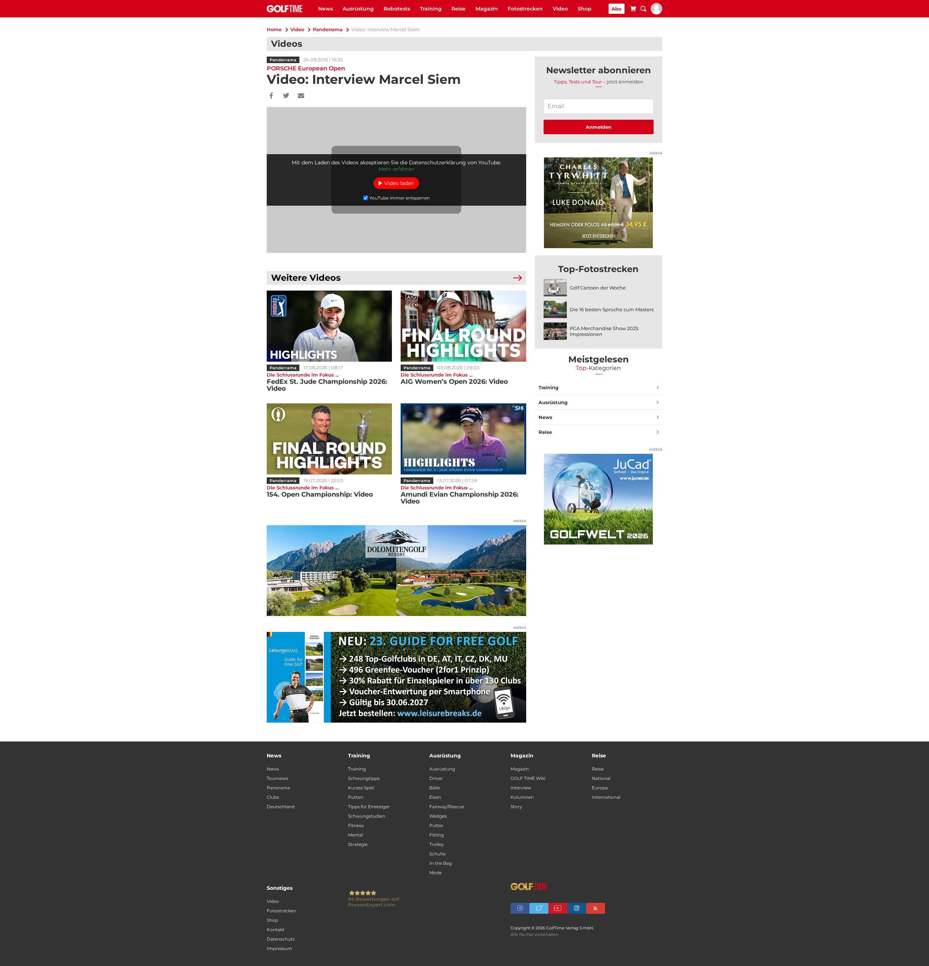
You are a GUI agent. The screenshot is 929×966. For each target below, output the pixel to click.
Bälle (434, 787)
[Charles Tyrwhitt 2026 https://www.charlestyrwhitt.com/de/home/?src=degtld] (598, 202)
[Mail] (301, 96)
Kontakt (276, 929)
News (325, 8)
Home (274, 29)
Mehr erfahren (396, 169)
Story (516, 806)
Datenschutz (281, 939)
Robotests (397, 8)
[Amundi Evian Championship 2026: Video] (463, 438)
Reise (458, 8)
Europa (600, 787)
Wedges (438, 816)
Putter (436, 825)
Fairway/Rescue (446, 806)
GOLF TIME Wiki (528, 778)
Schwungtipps (364, 778)
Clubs (273, 797)
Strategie (358, 844)
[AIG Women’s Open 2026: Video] (463, 326)
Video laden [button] (399, 183)
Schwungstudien (366, 816)
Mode (435, 872)
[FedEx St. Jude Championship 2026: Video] (329, 326)
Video (560, 8)
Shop (585, 8)
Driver (436, 778)
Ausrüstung (358, 8)
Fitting (436, 835)
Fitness (356, 825)
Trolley (436, 844)
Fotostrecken (525, 8)
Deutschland (281, 806)
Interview (521, 787)
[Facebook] (271, 96)
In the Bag (440, 863)
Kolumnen (522, 797)
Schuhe (437, 853)
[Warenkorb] (633, 10)
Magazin (486, 8)
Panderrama (328, 29)
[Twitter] (286, 96)
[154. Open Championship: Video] (329, 438)
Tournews (277, 778)
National (601, 778)
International (606, 797)
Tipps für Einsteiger (369, 806)
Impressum (279, 948)
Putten (355, 797)
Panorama (278, 787)
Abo (616, 9)
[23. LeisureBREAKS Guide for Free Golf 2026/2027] (396, 677)
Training (431, 8)
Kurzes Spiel (361, 787)
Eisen (435, 797)
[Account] (656, 13)
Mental (355, 835)
